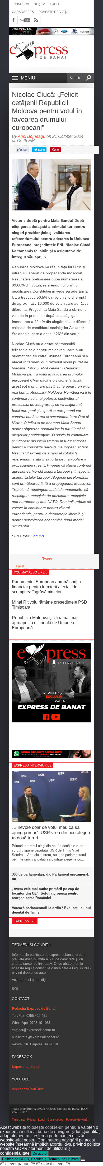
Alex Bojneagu (31, 136)
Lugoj (55, 4)
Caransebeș (23, 12)
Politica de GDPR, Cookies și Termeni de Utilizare (40, 1159)
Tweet (47, 559)
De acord (39, 1153)
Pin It (20, 566)
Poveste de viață (53, 12)
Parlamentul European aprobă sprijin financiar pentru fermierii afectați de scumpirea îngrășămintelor (46, 587)
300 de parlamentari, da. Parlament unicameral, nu (50, 876)
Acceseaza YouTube (28, 1089)
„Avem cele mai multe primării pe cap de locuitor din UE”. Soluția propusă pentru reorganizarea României (45, 893)
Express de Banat (25, 1067)
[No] (83, 1160)
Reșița (39, 4)
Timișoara (20, 4)
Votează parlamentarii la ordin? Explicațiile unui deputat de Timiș (51, 910)
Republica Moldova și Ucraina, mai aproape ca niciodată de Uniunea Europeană (44, 622)
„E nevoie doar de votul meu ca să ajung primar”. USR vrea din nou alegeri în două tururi (51, 833)
